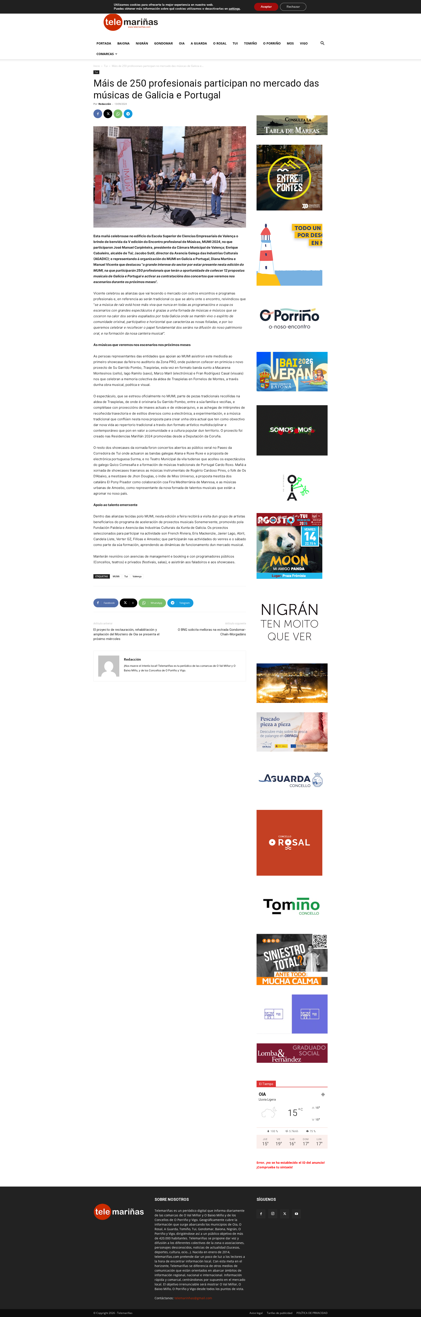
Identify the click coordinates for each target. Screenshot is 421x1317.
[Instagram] (272, 1213)
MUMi (116, 576)
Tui (235, 43)
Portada (103, 43)
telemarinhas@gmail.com (193, 1298)
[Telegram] (128, 113)
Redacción (104, 103)
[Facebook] (97, 113)
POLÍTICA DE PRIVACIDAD (312, 1313)
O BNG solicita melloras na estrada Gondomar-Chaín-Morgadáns (212, 632)
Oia (182, 43)
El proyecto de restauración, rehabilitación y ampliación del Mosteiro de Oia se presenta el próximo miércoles (126, 634)
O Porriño (272, 43)
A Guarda (199, 43)
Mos (290, 43)
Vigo (304, 43)
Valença (137, 576)
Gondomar (163, 43)
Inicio (96, 66)
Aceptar (266, 7)
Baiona (123, 43)
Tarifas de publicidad (279, 1313)
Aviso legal (256, 1313)
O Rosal (220, 43)
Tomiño (250, 43)
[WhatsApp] (118, 113)
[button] (322, 44)
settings (234, 9)
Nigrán (142, 43)
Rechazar (293, 7)
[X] (107, 113)
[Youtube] (296, 1214)
